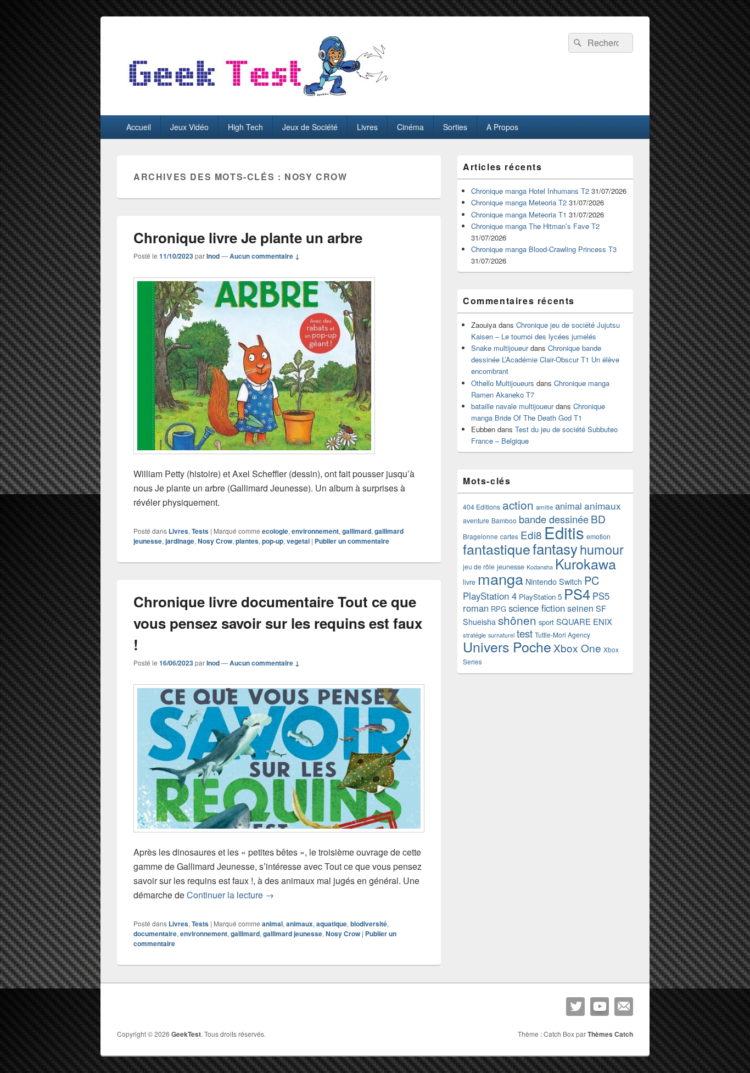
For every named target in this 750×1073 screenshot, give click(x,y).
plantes (247, 541)
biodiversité (368, 924)
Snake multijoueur (499, 348)
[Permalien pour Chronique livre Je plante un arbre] (254, 459)
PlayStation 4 (490, 595)
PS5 (600, 595)
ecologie (275, 531)
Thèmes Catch (610, 1034)
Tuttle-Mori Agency (562, 634)
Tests (200, 531)
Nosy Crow (215, 541)
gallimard (356, 531)
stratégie (474, 634)
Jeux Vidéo (189, 126)
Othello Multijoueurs (502, 383)
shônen (517, 620)
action (518, 504)
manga (500, 578)
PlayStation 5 (540, 596)
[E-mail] (623, 1006)
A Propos (502, 126)
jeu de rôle (479, 566)
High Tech (245, 126)
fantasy (555, 548)
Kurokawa (585, 563)
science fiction (536, 607)
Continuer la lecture (230, 894)
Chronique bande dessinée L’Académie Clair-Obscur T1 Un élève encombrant (545, 359)
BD (598, 518)
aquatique (331, 924)
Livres (367, 126)
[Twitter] (575, 1006)
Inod (213, 256)
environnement (315, 531)
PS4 (577, 593)
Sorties (455, 126)
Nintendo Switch (553, 581)
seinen (580, 608)
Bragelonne (480, 536)
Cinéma (410, 126)
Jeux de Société (310, 126)
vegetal (298, 541)
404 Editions (481, 506)
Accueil (138, 126)
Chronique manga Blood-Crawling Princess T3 (544, 249)
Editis (564, 532)
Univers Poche (507, 646)
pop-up (272, 541)
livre (469, 582)
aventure (476, 521)
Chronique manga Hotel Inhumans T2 (530, 191)
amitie (544, 506)
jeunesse (510, 567)
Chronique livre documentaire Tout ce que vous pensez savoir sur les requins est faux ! (277, 623)
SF (601, 608)
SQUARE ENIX (584, 621)
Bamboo (504, 520)
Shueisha (479, 621)
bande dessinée (554, 519)
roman (476, 607)
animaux (299, 924)
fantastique (496, 548)
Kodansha (540, 567)
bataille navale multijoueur (512, 406)
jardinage (179, 541)
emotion (598, 536)
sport (546, 622)
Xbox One (577, 647)
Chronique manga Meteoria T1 (519, 214)
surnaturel (501, 635)
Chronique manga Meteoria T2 (519, 202)
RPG (498, 608)
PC (591, 580)
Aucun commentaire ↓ (265, 256)
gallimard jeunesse (292, 933)
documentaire (155, 933)
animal (272, 924)
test (525, 633)
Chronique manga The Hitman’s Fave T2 (535, 226)
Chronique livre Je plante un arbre (247, 237)
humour (602, 549)
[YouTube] (599, 1006)
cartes (509, 536)
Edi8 (531, 534)
